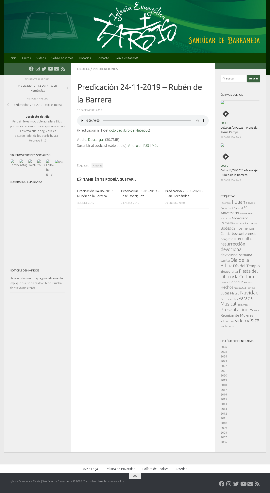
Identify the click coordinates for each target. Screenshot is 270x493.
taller (231, 321)
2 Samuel (237, 208)
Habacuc (97, 165)
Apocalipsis (239, 223)
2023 (224, 361)
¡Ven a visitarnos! (126, 58)
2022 (224, 366)
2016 (224, 394)
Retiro (256, 310)
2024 (224, 356)
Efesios (225, 271)
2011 (224, 418)
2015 (224, 399)
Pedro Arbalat (243, 305)
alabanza (226, 218)
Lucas (225, 293)
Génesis (224, 282)
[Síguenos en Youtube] (50, 68)
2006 (224, 442)
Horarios (85, 58)
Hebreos (248, 282)
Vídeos (41, 58)
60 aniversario (246, 213)
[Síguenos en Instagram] (37, 68)
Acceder (181, 469)
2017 (224, 389)
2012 (224, 413)
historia (237, 288)
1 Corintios (225, 203)
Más (155, 145)
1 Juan (238, 202)
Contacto (102, 58)
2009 (224, 427)
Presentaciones (237, 309)
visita (253, 320)
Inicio (13, 58)
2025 (224, 351)
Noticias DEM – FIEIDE (24, 270)
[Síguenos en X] (44, 68)
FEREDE (234, 272)
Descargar (96, 139)
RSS (146, 145)
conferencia (247, 233)
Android (134, 145)
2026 (224, 347)
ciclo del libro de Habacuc (129, 130)
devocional (232, 249)
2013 (224, 408)
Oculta (83, 69)
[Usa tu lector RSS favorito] (62, 68)
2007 (224, 437)
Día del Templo (246, 266)
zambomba (227, 326)
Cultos (26, 58)
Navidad (249, 292)
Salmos (225, 321)
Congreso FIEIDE (231, 239)
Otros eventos (229, 299)
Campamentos (243, 228)
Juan (244, 287)
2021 (224, 370)
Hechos (227, 287)
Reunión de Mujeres (237, 315)
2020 (224, 375)
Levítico (251, 288)
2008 (224, 432)
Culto (224, 123)
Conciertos (229, 233)
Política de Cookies (155, 469)
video (240, 320)
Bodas (226, 228)
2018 (224, 385)
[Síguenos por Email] (56, 68)
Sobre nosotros (62, 58)
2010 (224, 423)
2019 (224, 380)
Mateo (235, 293)
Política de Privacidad (120, 469)
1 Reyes (249, 203)
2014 (224, 404)
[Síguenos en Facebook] (31, 68)
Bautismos (251, 223)
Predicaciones (105, 69)
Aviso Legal (91, 469)
